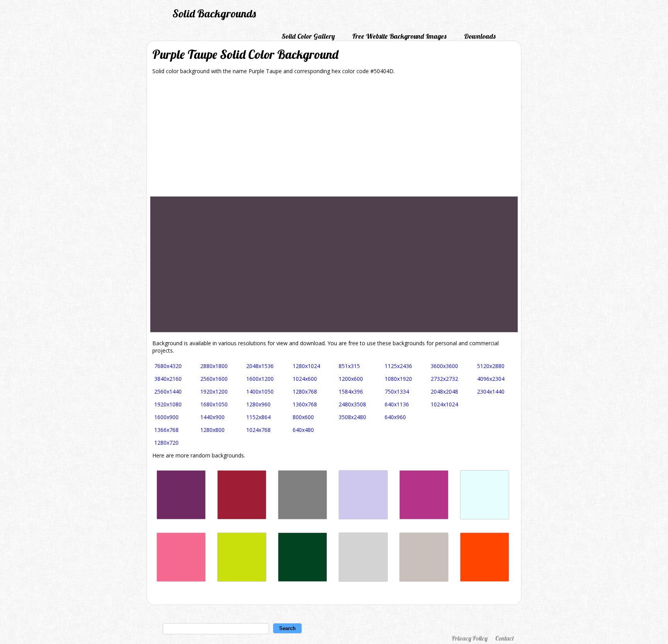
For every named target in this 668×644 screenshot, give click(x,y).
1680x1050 (214, 404)
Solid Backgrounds (214, 13)
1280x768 (305, 391)
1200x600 (351, 378)
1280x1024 (306, 366)
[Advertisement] (334, 138)
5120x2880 (490, 366)
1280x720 (166, 442)
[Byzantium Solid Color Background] (181, 517)
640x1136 (397, 404)
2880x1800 (214, 366)
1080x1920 (398, 378)
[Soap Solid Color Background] (363, 517)
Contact (504, 638)
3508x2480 (352, 417)
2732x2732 (444, 378)
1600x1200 (260, 378)
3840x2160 (168, 378)
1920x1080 (168, 404)
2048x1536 (260, 366)
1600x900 (166, 417)
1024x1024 (444, 404)
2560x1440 (168, 391)
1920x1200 (214, 391)
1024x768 (258, 429)
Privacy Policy (469, 638)
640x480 (303, 429)
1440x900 (212, 417)
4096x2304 (490, 378)
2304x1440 (490, 391)
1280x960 (258, 404)
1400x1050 (260, 391)
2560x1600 (214, 378)
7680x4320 (168, 366)
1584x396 (351, 391)
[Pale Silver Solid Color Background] (423, 579)
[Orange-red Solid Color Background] (484, 579)
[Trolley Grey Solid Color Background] (302, 517)
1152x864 (258, 417)
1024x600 (305, 378)
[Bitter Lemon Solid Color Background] (241, 579)
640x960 (395, 417)
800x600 (303, 417)
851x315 (349, 366)
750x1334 (397, 391)
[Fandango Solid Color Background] (423, 517)
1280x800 (212, 429)
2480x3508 (352, 404)
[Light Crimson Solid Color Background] (181, 579)
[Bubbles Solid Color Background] (484, 517)
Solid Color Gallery (308, 36)
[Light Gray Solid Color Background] (363, 579)
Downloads (480, 36)
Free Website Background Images (399, 36)
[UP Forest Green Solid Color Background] (302, 579)
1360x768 (305, 404)
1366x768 (166, 429)
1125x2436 (398, 366)
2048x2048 (444, 391)
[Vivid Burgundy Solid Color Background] (241, 517)
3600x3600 (444, 366)
